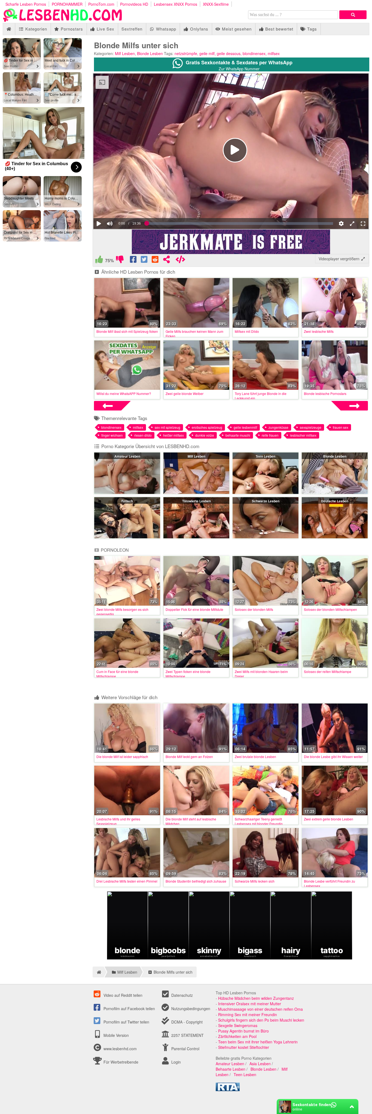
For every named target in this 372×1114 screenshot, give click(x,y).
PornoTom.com (101, 4)
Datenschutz (181, 995)
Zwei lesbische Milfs (319, 331)
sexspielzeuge (310, 427)
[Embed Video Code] (180, 260)
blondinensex (254, 53)
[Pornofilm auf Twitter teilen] (145, 260)
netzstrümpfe (186, 53)
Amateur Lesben (127, 456)
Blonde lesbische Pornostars (325, 393)
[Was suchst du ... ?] (353, 14)
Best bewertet (278, 29)
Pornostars (71, 29)
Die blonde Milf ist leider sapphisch (122, 756)
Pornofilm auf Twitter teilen (125, 1022)
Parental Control (184, 1048)
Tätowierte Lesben (196, 501)
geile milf (207, 53)
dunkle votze (204, 435)
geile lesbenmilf (245, 427)
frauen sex (340, 427)
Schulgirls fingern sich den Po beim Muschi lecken (261, 1020)
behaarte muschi (237, 435)
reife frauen (270, 435)
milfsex (274, 53)
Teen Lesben (265, 456)
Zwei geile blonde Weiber (184, 393)
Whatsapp (165, 29)
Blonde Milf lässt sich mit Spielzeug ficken (127, 331)
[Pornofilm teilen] (166, 260)
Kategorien (35, 29)
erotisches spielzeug (207, 427)
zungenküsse (278, 427)
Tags (311, 29)
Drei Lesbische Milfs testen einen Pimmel (126, 881)
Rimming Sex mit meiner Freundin (247, 1014)
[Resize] (352, 223)
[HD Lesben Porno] (63, 20)
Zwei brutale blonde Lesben (255, 756)
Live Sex (104, 29)
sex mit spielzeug (167, 427)
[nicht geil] (120, 260)
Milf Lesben (125, 53)
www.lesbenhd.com (120, 1048)
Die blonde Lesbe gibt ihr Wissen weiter (333, 756)
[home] (98, 972)
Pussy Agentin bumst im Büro (243, 1031)
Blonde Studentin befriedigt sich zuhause (196, 881)
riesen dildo (143, 435)
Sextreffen (131, 29)
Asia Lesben (260, 1063)
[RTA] (228, 1089)
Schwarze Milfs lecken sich (255, 881)
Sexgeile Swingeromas (237, 1025)
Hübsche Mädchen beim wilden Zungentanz (256, 998)
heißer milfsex (173, 435)
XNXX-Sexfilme (216, 4)
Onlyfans (198, 29)
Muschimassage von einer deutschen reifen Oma (260, 1009)
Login (175, 1062)
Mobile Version (115, 1035)
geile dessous (228, 53)
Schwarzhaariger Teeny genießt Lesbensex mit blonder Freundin (259, 821)
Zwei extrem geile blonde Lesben (328, 819)
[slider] (119, 207)
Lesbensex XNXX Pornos (175, 4)
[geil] (99, 260)
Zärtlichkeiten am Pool (237, 1036)
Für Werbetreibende (120, 1062)
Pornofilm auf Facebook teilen (128, 1008)
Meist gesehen (236, 29)
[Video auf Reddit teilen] (155, 260)
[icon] (9, 29)
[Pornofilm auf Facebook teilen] (134, 260)
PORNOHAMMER (67, 4)
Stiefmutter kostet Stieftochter (243, 1047)
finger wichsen (112, 435)
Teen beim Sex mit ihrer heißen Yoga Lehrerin (258, 1041)
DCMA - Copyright (186, 1022)
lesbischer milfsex (303, 435)
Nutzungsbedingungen (190, 1008)
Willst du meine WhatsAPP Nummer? (123, 393)
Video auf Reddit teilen (122, 995)
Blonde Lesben (150, 53)
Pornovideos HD (134, 4)
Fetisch (127, 501)
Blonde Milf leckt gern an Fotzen (189, 756)
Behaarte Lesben (230, 1069)
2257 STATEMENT (187, 1035)
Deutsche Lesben (334, 501)
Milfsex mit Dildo (247, 331)
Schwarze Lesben (265, 501)
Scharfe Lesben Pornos (25, 4)
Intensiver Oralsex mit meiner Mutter (249, 1003)
